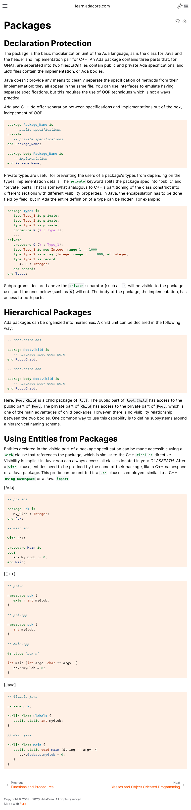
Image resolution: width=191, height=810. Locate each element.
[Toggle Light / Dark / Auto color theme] (180, 6)
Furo (23, 804)
